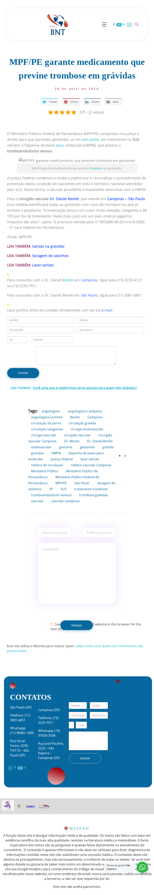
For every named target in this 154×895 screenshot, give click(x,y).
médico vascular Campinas (91, 465)
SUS (64, 489)
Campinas (89, 280)
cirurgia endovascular (87, 429)
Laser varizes (43, 265)
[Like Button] (120, 456)
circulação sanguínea (47, 429)
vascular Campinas (65, 501)
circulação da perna (46, 423)
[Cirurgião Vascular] (58, 24)
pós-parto (90, 139)
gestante (65, 447)
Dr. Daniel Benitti (64, 198)
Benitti (67, 280)
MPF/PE (61, 483)
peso (60, 145)
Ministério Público (44, 471)
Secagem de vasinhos (50, 255)
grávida (108, 447)
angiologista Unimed (46, 417)
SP (51, 489)
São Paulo (136, 198)
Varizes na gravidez (48, 246)
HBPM (56, 453)
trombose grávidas (93, 495)
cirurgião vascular (77, 435)
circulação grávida (82, 423)
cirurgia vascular (43, 435)
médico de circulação (47, 465)
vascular (37, 501)
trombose (96, 168)
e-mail (106, 310)
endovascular (41, 447)
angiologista (51, 411)
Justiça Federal (62, 459)
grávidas (37, 453)
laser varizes (89, 459)
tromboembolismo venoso (51, 495)
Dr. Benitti (71, 441)
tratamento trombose (90, 489)
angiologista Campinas (85, 411)
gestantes (87, 447)
